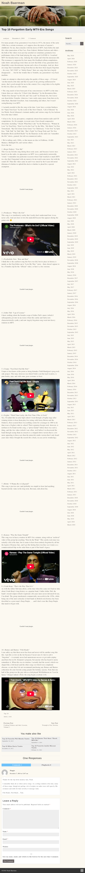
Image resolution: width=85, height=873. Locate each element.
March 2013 (71, 419)
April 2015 (71, 344)
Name (5, 831)
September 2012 (72, 438)
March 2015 (71, 347)
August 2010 (71, 510)
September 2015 (72, 332)
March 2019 (71, 254)
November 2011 (72, 468)
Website (5, 847)
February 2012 (72, 459)
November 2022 (72, 158)
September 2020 (72, 215)
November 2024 (72, 98)
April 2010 (71, 522)
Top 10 (6, 714)
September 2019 (72, 242)
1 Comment (32, 38)
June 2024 (70, 113)
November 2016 (72, 299)
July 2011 (70, 477)
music (6, 717)
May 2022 (70, 170)
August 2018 (71, 266)
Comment (7, 809)
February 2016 (72, 320)
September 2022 (72, 161)
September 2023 (72, 137)
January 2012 (71, 462)
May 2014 (70, 377)
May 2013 (70, 413)
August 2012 (71, 441)
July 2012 (70, 444)
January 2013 (71, 425)
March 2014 (71, 383)
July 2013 (70, 407)
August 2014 (71, 368)
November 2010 (72, 501)
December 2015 (72, 323)
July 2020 (70, 221)
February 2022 (72, 176)
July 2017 (70, 284)
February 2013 (72, 422)
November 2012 (72, 432)
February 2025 (72, 92)
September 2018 (72, 263)
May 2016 (70, 311)
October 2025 (71, 74)
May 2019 (70, 251)
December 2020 (72, 206)
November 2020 (72, 209)
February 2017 (72, 290)
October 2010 (71, 504)
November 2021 (72, 182)
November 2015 (72, 326)
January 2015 (71, 353)
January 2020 (71, 233)
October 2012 (71, 435)
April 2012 (71, 453)
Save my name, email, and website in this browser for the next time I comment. (31, 857)
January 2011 (71, 495)
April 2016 (71, 314)
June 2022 (70, 167)
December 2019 (72, 236)
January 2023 (71, 152)
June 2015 (70, 338)
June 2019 (70, 248)
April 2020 (71, 227)
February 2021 (72, 200)
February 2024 (72, 125)
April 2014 (71, 380)
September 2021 (72, 188)
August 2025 (71, 80)
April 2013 (71, 416)
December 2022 (72, 155)
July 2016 (70, 308)
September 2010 (72, 507)
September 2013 (72, 401)
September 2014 (72, 365)
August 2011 (71, 474)
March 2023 (71, 146)
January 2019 (71, 257)
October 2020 (71, 212)
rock (10, 717)
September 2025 (72, 77)
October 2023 (71, 134)
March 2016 (71, 317)
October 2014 (71, 362)
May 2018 (70, 272)
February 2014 (72, 386)
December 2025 (72, 68)
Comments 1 (17, 765)
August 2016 (71, 305)
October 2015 (71, 329)
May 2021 (70, 191)
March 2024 (71, 122)
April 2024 (71, 119)
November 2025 (72, 71)
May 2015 (70, 341)
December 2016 (72, 296)
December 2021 (72, 179)
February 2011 (72, 492)
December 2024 (72, 95)
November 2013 (72, 395)
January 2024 (71, 128)
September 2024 (72, 104)
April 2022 (71, 173)
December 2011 (72, 465)
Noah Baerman (13, 2)
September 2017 (72, 281)
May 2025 (70, 86)
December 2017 (72, 278)
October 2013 (71, 398)
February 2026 (72, 62)
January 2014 (71, 389)
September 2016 (72, 302)
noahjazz (6, 38)
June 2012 (70, 447)
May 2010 (70, 519)
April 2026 (71, 59)
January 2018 (71, 275)
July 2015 (70, 335)
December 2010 (72, 498)
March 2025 (71, 89)
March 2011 (71, 489)
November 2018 (72, 260)
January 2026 (71, 65)
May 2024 (70, 116)
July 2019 (70, 245)
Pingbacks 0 (46, 765)
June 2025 (70, 83)
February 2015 (72, 350)
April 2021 (71, 194)
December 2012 (72, 428)
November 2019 (72, 239)
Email (5, 839)
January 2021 (71, 203)
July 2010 (70, 513)
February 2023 (72, 149)
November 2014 (72, 359)
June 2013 (70, 410)
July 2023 (70, 140)
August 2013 (71, 404)
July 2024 (70, 110)
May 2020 (70, 224)
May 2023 (70, 143)
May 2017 (70, 287)
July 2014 (70, 371)
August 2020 (71, 218)
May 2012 (70, 450)
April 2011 (71, 486)
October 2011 (71, 471)
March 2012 (71, 456)
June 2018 (70, 269)
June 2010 (70, 516)
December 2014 (72, 356)
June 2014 (70, 374)
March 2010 (71, 525)
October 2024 (71, 101)
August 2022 (71, 164)
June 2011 (70, 480)
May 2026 (70, 56)
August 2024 (71, 107)
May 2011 (70, 483)
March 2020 (71, 230)
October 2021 (71, 185)
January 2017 (71, 293)
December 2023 (72, 131)
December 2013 (72, 392)
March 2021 (71, 197)
